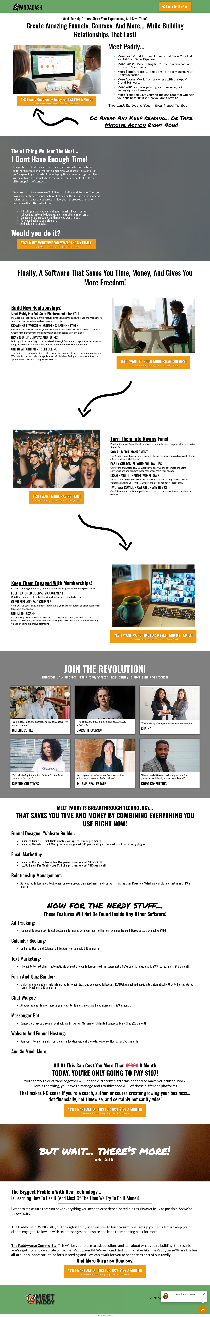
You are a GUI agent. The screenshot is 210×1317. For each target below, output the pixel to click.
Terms (110, 1315)
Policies (101, 1315)
